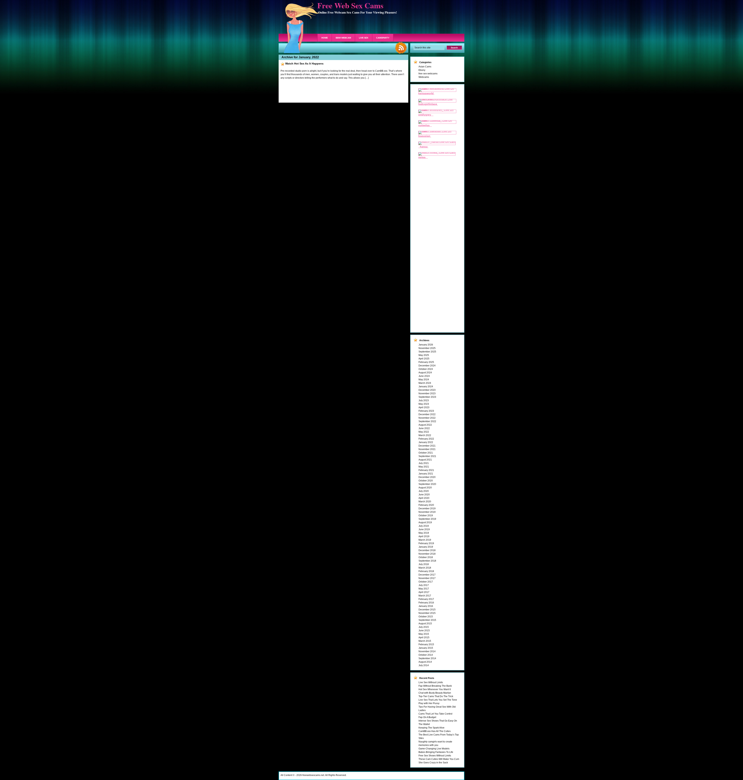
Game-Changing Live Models (434, 748)
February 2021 (426, 470)
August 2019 (425, 522)
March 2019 (425, 540)
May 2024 (424, 379)
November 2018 (427, 553)
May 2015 (424, 634)
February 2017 (426, 599)
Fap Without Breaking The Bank (435, 686)
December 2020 (427, 477)
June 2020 (424, 494)
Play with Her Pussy (429, 703)
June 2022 (424, 428)
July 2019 (424, 526)
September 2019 (427, 519)
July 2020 (424, 491)
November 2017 (427, 578)
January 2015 (426, 648)
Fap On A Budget (427, 717)
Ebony (422, 70)
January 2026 (426, 344)
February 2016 (426, 602)
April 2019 (424, 536)
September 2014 (427, 658)
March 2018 (425, 567)
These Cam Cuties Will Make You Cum (439, 759)
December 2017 (427, 574)
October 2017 (426, 581)
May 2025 (424, 355)
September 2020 (427, 484)
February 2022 (426, 438)
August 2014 (425, 662)
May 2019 (424, 533)
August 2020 (425, 487)
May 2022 (424, 431)
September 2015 (427, 620)
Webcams (424, 77)
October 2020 (426, 480)
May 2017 (424, 588)
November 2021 (427, 449)
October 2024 (426, 369)
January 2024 (426, 386)
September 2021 (427, 456)
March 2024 (425, 383)
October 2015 (426, 616)
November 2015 (427, 613)
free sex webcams (428, 73)
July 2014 (424, 665)
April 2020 (424, 498)
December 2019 (427, 508)
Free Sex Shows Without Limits (435, 755)
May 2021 (424, 466)
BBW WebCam (343, 38)
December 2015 (427, 609)
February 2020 (426, 505)
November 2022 (427, 418)
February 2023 (426, 411)
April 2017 (424, 592)
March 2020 (425, 501)
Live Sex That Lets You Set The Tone (438, 699)
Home (324, 38)
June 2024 (424, 376)
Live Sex (363, 38)
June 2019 (424, 529)
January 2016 (426, 606)
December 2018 (427, 550)
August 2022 (425, 425)
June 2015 (424, 630)
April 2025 (424, 358)
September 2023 (427, 397)
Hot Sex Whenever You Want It (435, 689)
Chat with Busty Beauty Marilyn (435, 693)
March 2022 (425, 435)
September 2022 (427, 421)
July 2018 (424, 564)
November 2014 (427, 651)
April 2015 (424, 637)
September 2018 (427, 560)
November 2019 (427, 512)
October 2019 (426, 515)
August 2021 (425, 459)
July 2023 (424, 400)
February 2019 (426, 543)
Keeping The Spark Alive (431, 727)
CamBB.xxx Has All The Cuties (435, 731)
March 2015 (425, 641)
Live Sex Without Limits (431, 682)
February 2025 (426, 362)
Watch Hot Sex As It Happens (304, 63)
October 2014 (426, 655)
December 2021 (427, 445)
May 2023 (424, 404)
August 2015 (425, 623)
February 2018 (426, 571)
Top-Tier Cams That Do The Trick (436, 696)
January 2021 (426, 473)
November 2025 (427, 348)
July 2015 (424, 627)
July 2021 (424, 463)
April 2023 (424, 407)
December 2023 (427, 390)
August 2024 (425, 372)
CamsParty (382, 38)
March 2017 (425, 595)
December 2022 (427, 414)
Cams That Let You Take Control (435, 713)
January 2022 (426, 442)
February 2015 (426, 644)
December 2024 (427, 365)
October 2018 (426, 557)
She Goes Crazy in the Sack (433, 762)
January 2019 (426, 546)
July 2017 (424, 585)
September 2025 (427, 351)
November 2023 (427, 393)
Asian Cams (425, 66)
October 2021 (426, 452)
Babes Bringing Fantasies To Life (436, 752)
